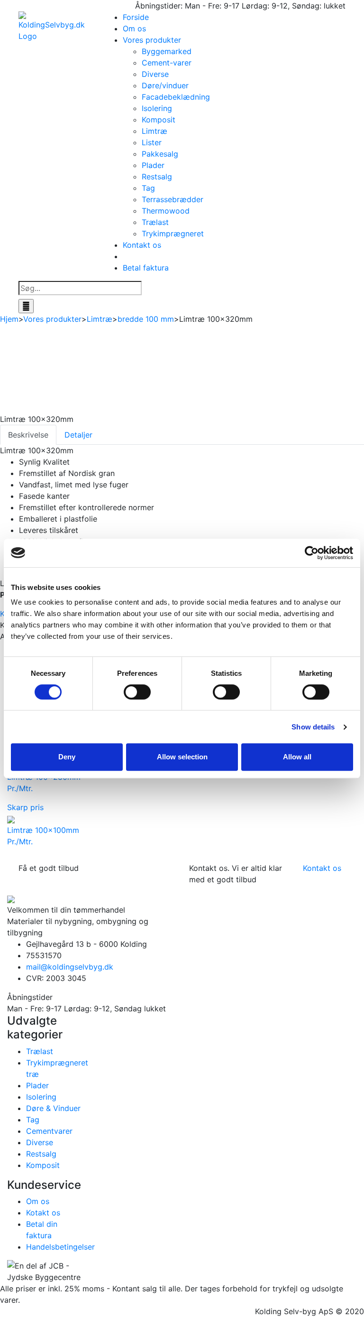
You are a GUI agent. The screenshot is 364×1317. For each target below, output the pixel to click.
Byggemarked (166, 51)
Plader (153, 165)
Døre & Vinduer (53, 1108)
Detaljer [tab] (78, 434)
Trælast (155, 222)
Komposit (158, 119)
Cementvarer (49, 1131)
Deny (66, 757)
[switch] (137, 692)
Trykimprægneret (173, 233)
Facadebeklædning (176, 97)
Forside (136, 17)
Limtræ (154, 131)
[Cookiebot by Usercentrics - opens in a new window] (311, 553)
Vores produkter (152, 40)
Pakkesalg (160, 154)
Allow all (297, 757)
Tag (148, 188)
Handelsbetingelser (60, 1247)
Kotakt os (43, 1212)
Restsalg (157, 176)
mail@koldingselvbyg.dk (69, 966)
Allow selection (182, 757)
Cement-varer (166, 62)
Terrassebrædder (172, 199)
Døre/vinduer (165, 85)
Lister (152, 142)
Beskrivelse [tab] (28, 434)
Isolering (157, 108)
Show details (313, 727)
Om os (134, 28)
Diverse (155, 74)
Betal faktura (146, 267)
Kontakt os (142, 245)
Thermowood (166, 210)
